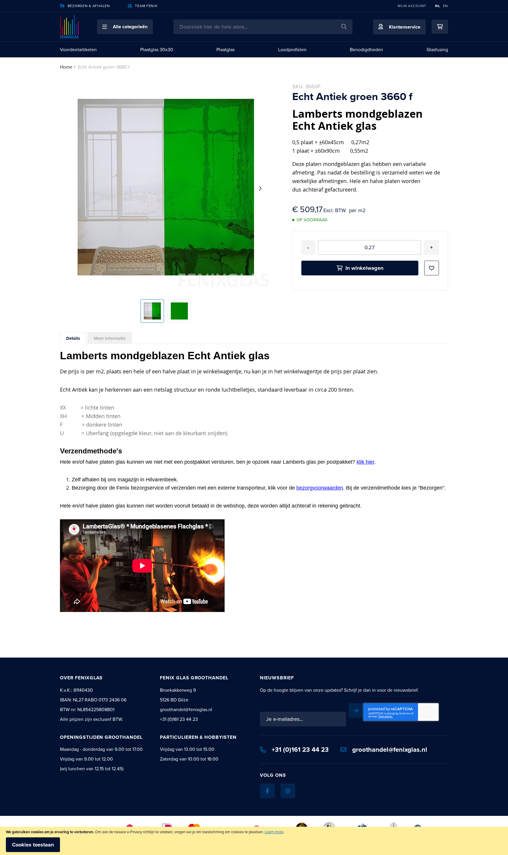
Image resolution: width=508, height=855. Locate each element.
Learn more (274, 831)
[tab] (73, 338)
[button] (125, 26)
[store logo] (69, 27)
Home (66, 67)
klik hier (365, 462)
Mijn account (412, 5)
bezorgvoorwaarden (319, 488)
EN (445, 5)
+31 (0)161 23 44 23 (300, 749)
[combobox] (262, 26)
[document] (254, 841)
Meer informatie (110, 338)
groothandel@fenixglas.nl (389, 749)
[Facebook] (267, 791)
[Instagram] (287, 791)
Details (73, 338)
